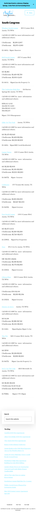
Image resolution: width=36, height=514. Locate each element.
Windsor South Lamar (10, 28)
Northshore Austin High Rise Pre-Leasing (17, 481)
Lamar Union (6, 152)
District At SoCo (8, 307)
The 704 (5, 336)
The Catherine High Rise (11, 89)
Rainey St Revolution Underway (15, 444)
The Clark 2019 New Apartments (15, 440)
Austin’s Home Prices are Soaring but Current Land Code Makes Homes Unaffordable (16, 469)
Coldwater (5, 185)
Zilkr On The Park (8, 122)
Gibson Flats (6, 277)
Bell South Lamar (8, 57)
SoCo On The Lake (8, 368)
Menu (30, 13)
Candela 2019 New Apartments (14, 433)
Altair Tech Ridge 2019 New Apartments (17, 437)
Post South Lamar (8, 214)
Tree (3, 247)
